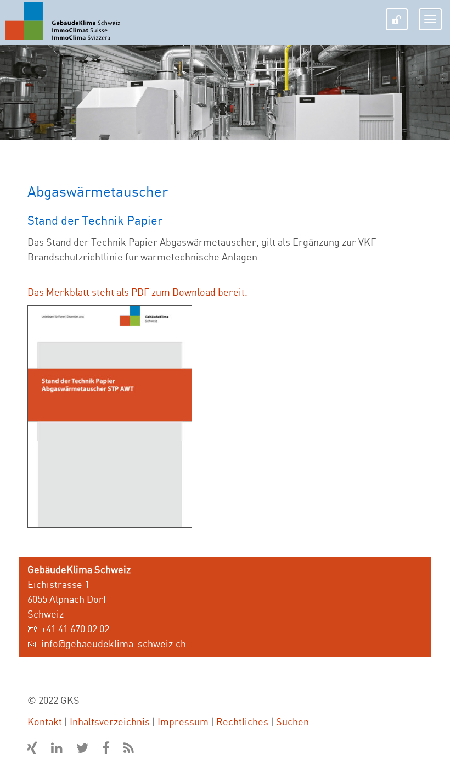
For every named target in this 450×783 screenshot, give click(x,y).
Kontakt (44, 721)
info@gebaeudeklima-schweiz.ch (113, 643)
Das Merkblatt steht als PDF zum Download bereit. (137, 292)
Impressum (183, 721)
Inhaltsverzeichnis (110, 721)
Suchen (292, 721)
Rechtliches (242, 721)
